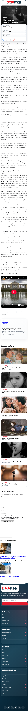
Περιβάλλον (5, 678)
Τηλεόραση (5, 638)
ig (15, 707)
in (10, 39)
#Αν (3, 312)
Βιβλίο (4, 617)
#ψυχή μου (4, 314)
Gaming (4, 641)
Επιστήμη (4, 673)
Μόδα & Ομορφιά (6, 652)
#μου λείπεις (13, 312)
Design (4, 658)
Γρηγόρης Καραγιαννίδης (11, 329)
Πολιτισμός (5, 614)
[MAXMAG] (14, 2)
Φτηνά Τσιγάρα (19, 173)
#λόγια (7, 312)
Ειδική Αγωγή (5, 681)
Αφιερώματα (5, 620)
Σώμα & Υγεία (5, 655)
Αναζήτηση (15, 603)
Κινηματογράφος (6, 632)
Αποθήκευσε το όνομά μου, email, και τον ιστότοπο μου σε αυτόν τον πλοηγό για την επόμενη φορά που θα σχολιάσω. (12, 517)
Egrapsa (4, 693)
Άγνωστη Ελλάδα (6, 687)
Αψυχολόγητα (5, 17)
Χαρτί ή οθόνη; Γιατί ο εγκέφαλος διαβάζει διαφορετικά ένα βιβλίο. (13, 557)
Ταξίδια (4, 684)
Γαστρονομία (5, 649)
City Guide (5, 690)
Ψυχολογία (5, 661)
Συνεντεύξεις (5, 623)
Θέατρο (4, 635)
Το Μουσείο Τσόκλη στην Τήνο (9, 576)
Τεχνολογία (5, 676)
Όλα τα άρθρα (6, 337)
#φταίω (19, 312)
